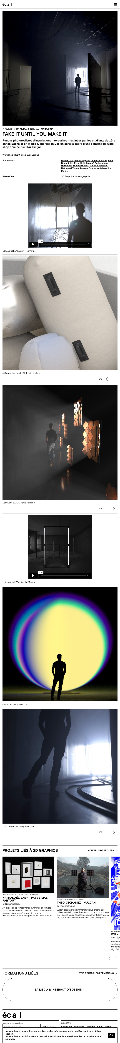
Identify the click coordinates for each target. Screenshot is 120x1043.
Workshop (7, 155)
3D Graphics (67, 176)
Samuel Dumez (81, 165)
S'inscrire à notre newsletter (12, 1023)
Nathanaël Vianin (70, 168)
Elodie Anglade (82, 160)
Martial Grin (67, 160)
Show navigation (115, 4)
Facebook (79, 1026)
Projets (7, 129)
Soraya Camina (99, 160)
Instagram (66, 1026)
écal (11, 1015)
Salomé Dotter (93, 163)
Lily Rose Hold (77, 163)
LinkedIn (90, 1026)
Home (7, 4)
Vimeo (100, 1026)
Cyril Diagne (33, 155)
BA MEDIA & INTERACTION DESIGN (34, 129)
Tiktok (108, 1026)
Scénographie (82, 176)
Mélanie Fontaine (99, 165)
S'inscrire (49, 1027)
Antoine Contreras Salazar (93, 168)
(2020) (17, 155)
